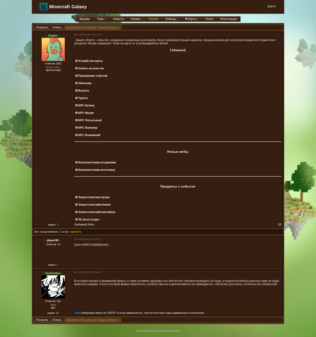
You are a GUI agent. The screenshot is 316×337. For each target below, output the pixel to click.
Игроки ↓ (136, 19)
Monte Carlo (53, 67)
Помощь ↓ (171, 19)
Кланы (57, 27)
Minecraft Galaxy (68, 6)
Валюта (83, 90)
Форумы (84, 19)
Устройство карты (90, 61)
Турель (82, 98)
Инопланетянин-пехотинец (96, 170)
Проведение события (92, 75)
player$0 (53, 240)
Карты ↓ (192, 19)
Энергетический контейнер (96, 212)
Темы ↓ (101, 19)
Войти (272, 6)
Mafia (53, 304)
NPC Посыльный (89, 120)
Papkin (52, 35)
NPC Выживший (88, 135)
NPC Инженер (87, 127)
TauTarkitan (52, 273)
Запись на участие (90, 68)
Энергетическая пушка (93, 197)
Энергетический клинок (94, 204)
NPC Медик (85, 112)
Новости (118, 19)
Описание (84, 83)
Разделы (42, 27)
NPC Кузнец (85, 105)
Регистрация (228, 19)
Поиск (209, 19)
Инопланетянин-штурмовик (96, 162)
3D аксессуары (88, 219)
